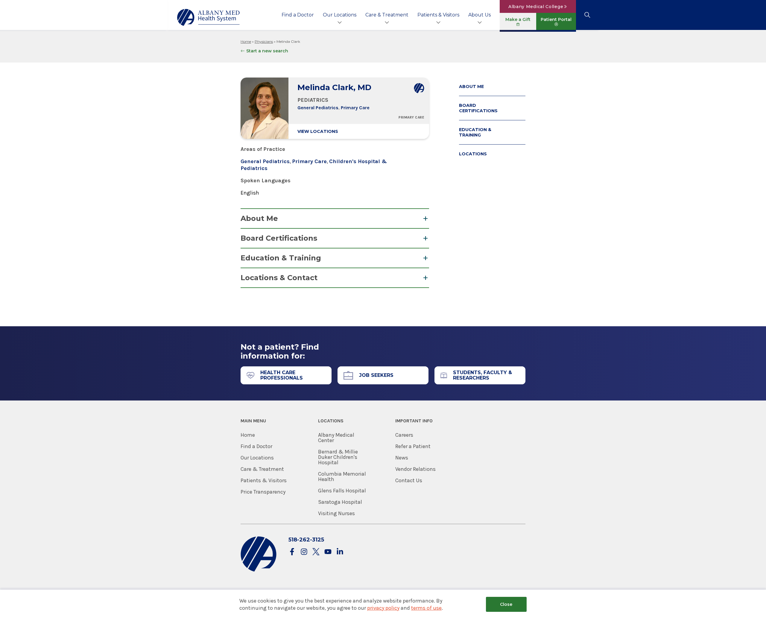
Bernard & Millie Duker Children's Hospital (338, 457)
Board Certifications (279, 238)
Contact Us (408, 480)
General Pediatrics (317, 107)
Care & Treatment (386, 15)
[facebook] (292, 552)
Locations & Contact (279, 277)
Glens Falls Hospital (342, 490)
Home (246, 41)
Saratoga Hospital (340, 502)
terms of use (426, 608)
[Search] (587, 15)
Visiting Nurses (336, 513)
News (401, 457)
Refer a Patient (413, 446)
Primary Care (355, 107)
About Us (479, 15)
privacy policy (383, 608)
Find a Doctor (298, 15)
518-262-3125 (306, 539)
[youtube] (328, 552)
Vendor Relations (415, 469)
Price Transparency (263, 491)
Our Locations (339, 15)
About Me (259, 218)
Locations (473, 154)
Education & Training (281, 258)
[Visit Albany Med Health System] (258, 570)
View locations (317, 131)
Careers (404, 435)
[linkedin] (340, 552)
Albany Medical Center (336, 437)
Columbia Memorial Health (342, 476)
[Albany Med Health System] (208, 17)
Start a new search (267, 51)
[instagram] (304, 552)
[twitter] (316, 552)
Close (506, 604)
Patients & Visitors (438, 15)
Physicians (264, 41)
